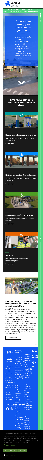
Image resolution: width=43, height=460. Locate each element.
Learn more (10, 144)
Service (9, 255)
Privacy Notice (9, 445)
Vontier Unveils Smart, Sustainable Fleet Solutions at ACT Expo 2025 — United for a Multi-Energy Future (28, 366)
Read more (13, 337)
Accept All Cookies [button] (10, 451)
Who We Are (34, 364)
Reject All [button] (23, 451)
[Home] (14, 4)
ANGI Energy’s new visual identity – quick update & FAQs (18, 392)
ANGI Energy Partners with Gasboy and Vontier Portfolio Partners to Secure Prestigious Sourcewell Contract (28, 397)
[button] (9, 455)
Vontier (9, 359)
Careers (35, 351)
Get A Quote (40, 17)
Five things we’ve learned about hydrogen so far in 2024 (28, 424)
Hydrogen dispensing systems (20, 135)
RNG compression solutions (19, 215)
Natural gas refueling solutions (20, 175)
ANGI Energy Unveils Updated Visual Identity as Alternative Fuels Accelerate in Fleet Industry (19, 417)
